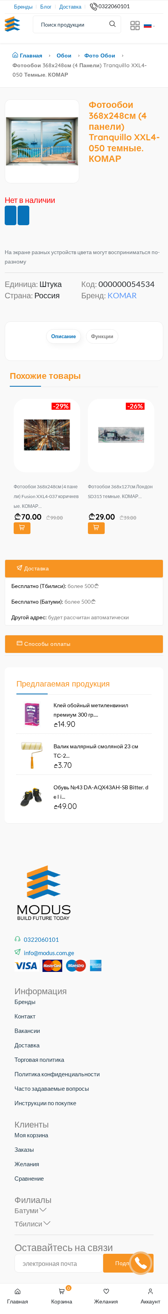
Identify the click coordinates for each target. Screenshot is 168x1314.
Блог (46, 6)
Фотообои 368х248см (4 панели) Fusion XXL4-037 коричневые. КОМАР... (46, 496)
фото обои (99, 55)
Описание (63, 336)
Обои (64, 55)
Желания (26, 1163)
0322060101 (114, 6)
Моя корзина (31, 1134)
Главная (31, 55)
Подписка (128, 1263)
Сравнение (29, 1178)
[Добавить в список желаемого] (10, 215)
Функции (102, 336)
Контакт (25, 1016)
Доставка (70, 6)
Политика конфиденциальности (57, 1073)
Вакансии (27, 1030)
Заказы (24, 1149)
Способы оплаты (47, 643)
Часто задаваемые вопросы (51, 1088)
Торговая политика (39, 1059)
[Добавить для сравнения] (23, 215)
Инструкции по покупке (45, 1102)
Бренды (23, 6)
